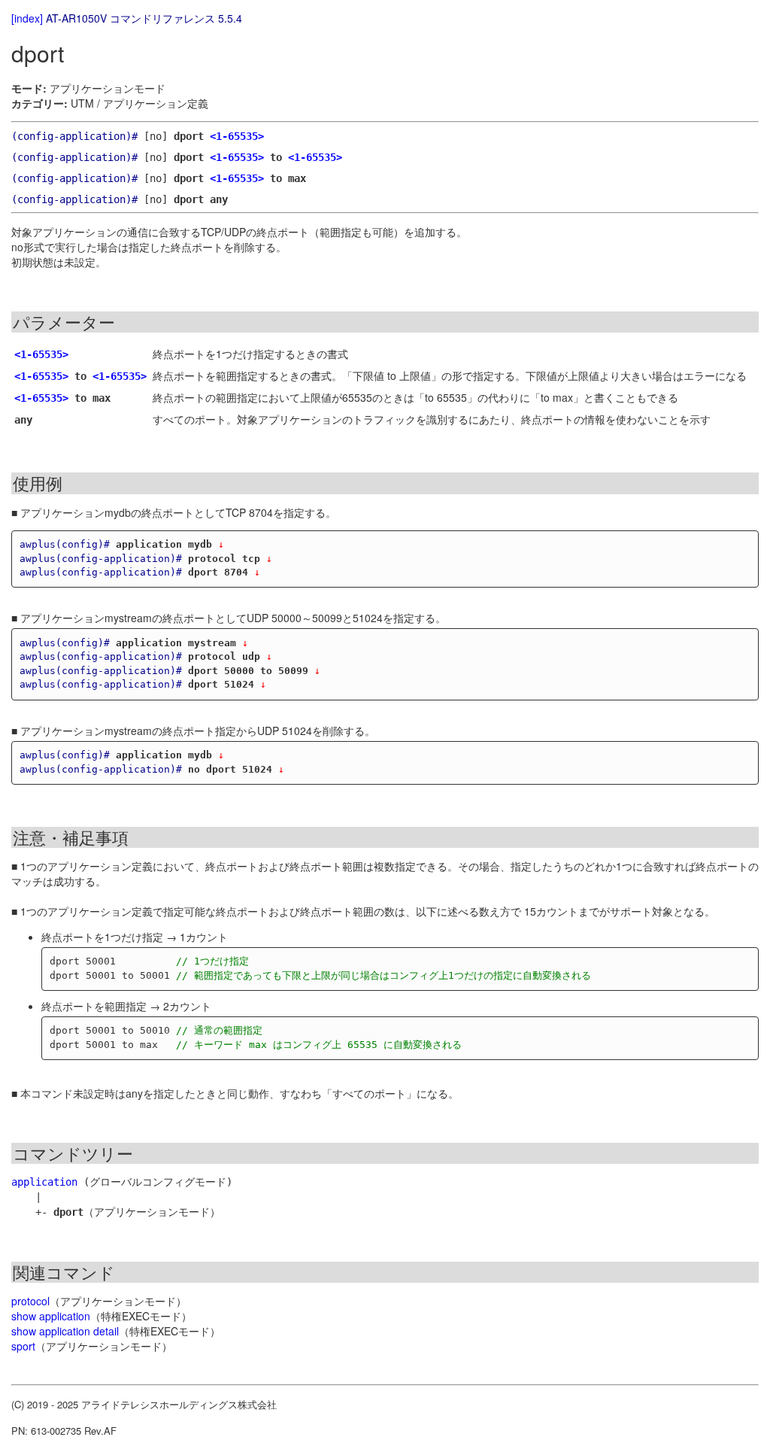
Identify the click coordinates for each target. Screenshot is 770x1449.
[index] (27, 18)
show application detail (65, 1330)
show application (50, 1315)
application (44, 1182)
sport (23, 1345)
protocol (30, 1300)
